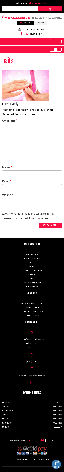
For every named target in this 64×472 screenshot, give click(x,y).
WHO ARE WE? (32, 254)
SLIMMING (32, 274)
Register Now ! (38, 29)
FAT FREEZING (32, 286)
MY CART (27, 22)
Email (6, 181)
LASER (32, 266)
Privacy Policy (32, 315)
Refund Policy (32, 307)
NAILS (32, 278)
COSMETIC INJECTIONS (32, 270)
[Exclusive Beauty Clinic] (32, 18)
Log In (26, 29)
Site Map (50, 440)
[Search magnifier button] (50, 9)
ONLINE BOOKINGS (32, 258)
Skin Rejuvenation (32, 282)
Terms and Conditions (32, 311)
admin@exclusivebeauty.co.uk (32, 375)
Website (7, 195)
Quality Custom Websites (37, 459)
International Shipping (32, 303)
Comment (9, 120)
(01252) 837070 (32, 361)
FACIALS (32, 262)
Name (7, 167)
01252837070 (36, 34)
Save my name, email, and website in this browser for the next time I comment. (28, 216)
